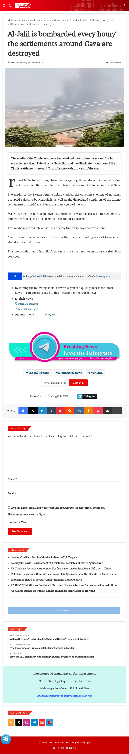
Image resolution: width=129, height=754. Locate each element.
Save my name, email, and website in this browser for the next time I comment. (58, 507)
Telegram (50, 314)
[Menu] (124, 7)
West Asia (96, 372)
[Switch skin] (10, 7)
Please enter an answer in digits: (27, 514)
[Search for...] (4, 7)
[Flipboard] (87, 396)
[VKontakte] (79, 410)
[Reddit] (69, 410)
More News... (64, 610)
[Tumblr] (51, 410)
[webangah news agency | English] (22, 5)
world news (36, 20)
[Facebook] (23, 410)
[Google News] (58, 396)
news (24, 20)
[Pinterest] (60, 410)
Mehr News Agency (100, 276)
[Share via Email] (107, 410)
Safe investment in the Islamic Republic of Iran (64, 695)
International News (28, 303)
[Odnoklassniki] (88, 410)
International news (70, 372)
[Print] (117, 410)
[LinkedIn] (42, 410)
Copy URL (78, 382)
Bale (31, 314)
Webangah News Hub (34, 276)
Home (14, 20)
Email (12, 493)
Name (12, 479)
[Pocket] (97, 410)
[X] (33, 410)
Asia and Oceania (56, 20)
